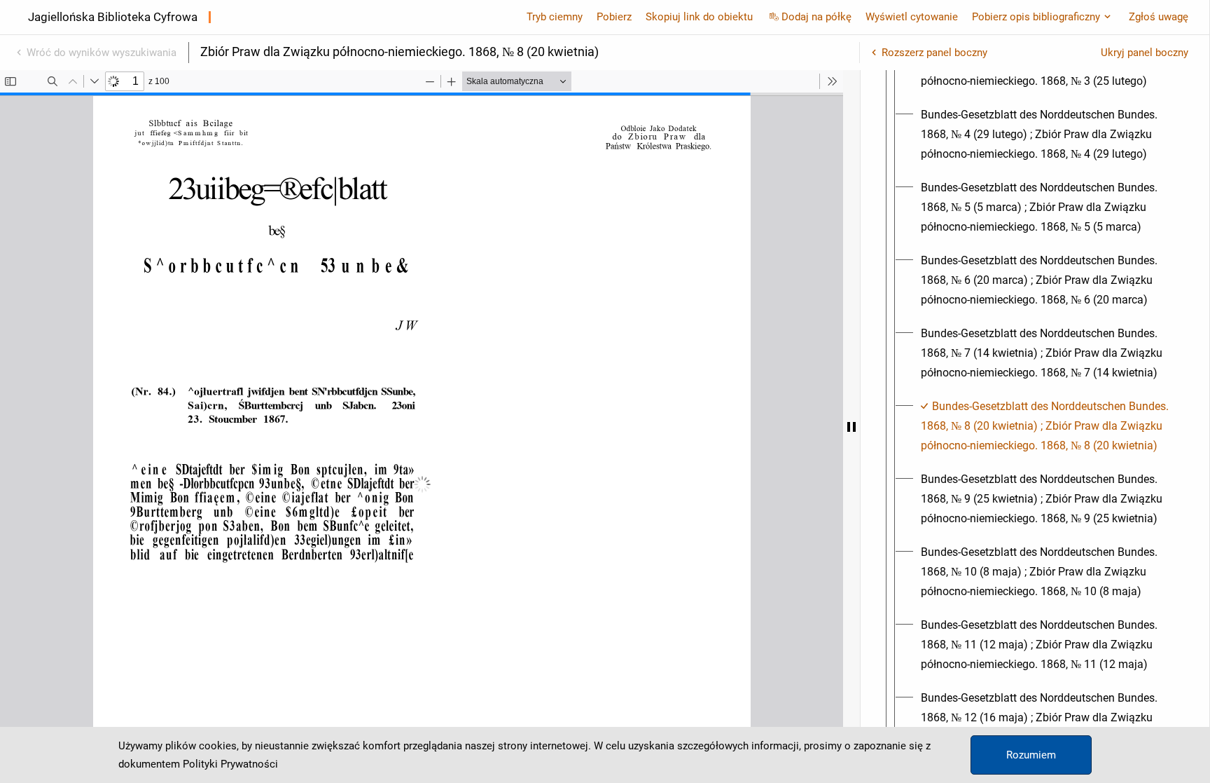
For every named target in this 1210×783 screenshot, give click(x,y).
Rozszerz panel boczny (934, 52)
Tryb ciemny (555, 17)
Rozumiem (1031, 755)
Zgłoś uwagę (1158, 17)
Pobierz (614, 17)
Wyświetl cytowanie (911, 17)
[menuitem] (1047, 134)
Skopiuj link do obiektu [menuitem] (699, 17)
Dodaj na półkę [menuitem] (816, 17)
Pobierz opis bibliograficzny (1036, 17)
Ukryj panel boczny (1144, 52)
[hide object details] (851, 426)
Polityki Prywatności (230, 764)
